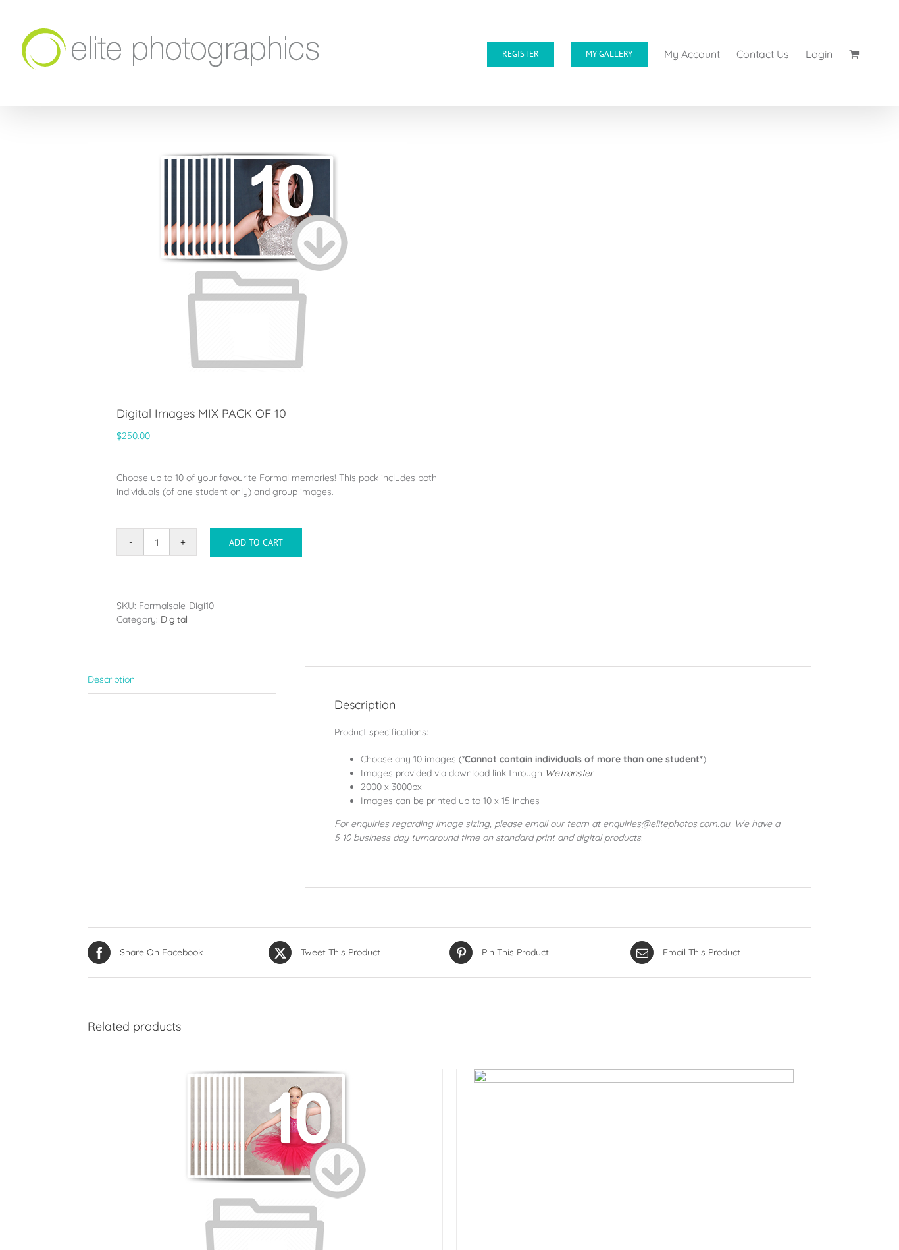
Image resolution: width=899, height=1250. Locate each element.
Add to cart (256, 542)
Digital (174, 619)
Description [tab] (111, 679)
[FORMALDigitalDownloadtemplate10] (261, 257)
